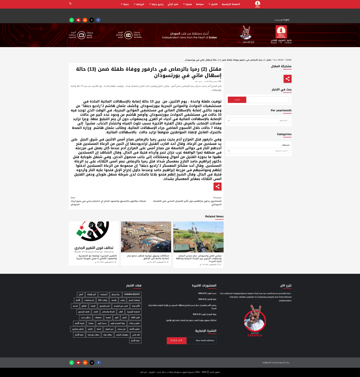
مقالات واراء (107, 335)
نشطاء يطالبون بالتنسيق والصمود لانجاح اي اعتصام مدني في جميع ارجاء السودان (108, 201)
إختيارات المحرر (134, 300)
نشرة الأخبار (79, 335)
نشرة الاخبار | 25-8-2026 (207, 299)
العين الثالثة (135, 317)
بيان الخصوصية (282, 362)
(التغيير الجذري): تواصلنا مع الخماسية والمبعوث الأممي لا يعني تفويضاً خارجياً (96, 257)
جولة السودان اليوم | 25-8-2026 (204, 314)
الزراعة (93, 306)
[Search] (70, 3)
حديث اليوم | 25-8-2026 (207, 293)
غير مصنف (121, 329)
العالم (121, 311)
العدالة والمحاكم (108, 311)
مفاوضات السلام (122, 335)
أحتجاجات (103, 294)
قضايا (189, 4)
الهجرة (108, 317)
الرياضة (140, 4)
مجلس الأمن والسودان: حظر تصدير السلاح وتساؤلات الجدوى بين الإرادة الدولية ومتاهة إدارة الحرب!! (198, 258)
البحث (237, 100)
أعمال (81, 294)
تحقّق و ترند (86, 317)
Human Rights (132, 294)
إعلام (122, 300)
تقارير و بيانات (134, 323)
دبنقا (126, 4)
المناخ (124, 317)
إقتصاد (113, 300)
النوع (116, 317)
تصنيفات (285, 145)
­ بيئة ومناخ (116, 294)
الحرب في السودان (121, 306)
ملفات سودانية (93, 335)
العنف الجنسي (83, 311)
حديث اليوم (102, 323)
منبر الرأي (173, 4)
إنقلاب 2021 (102, 300)
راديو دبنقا (157, 4)
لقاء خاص (136, 335)
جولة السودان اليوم (118, 323)
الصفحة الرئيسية (231, 4)
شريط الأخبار (79, 323)
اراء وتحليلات (89, 300)
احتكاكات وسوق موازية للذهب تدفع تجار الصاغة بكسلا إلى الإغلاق (148, 257)
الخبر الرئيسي (105, 306)
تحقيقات (98, 317)
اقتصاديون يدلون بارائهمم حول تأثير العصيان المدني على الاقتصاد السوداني (187, 201)
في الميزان (109, 329)
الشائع (84, 306)
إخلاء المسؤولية (269, 362)
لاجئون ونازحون (78, 329)
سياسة (200, 4)
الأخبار (214, 4)
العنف (96, 311)
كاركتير (90, 329)
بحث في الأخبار (282, 89)
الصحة (75, 306)
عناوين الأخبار (135, 329)
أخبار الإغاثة (91, 294)
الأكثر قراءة (136, 306)
